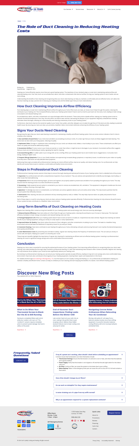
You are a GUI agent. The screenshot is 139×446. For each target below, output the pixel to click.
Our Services (67, 9)
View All (69, 335)
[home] (25, 9)
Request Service (114, 413)
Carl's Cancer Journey (114, 9)
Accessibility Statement (108, 440)
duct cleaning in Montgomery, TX (43, 259)
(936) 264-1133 (75, 417)
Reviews (94, 421)
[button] (68, 9)
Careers (94, 429)
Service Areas (80, 9)
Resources (90, 9)
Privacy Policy (96, 440)
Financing (95, 423)
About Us (100, 9)
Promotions (96, 418)
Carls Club (95, 426)
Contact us (21, 360)
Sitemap (118, 440)
